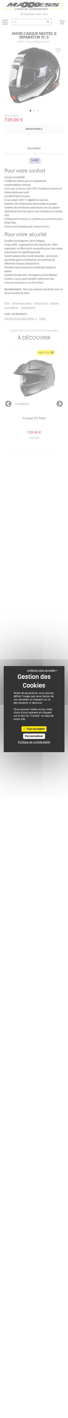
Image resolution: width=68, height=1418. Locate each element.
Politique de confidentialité (34, 742)
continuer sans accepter (41, 670)
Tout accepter (35, 729)
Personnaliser (34, 736)
